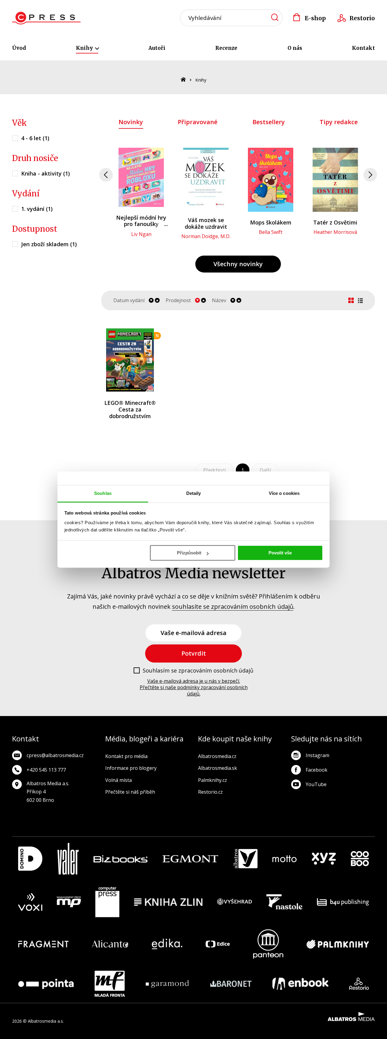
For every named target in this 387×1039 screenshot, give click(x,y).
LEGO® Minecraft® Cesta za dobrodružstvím (130, 409)
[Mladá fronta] (110, 984)
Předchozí (214, 470)
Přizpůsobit (189, 552)
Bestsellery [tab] (268, 122)
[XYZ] (324, 859)
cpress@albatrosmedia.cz (55, 755)
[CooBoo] (360, 859)
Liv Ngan (141, 234)
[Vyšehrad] (234, 902)
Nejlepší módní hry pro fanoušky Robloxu (141, 224)
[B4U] (343, 902)
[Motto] (284, 859)
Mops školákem (270, 222)
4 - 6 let (35, 138)
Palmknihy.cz (212, 780)
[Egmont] (190, 859)
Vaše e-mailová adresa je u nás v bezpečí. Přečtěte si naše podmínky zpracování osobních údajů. (194, 687)
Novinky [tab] (131, 122)
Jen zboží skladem (49, 244)
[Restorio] (359, 984)
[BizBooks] (120, 859)
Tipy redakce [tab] (339, 122)
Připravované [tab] (197, 122)
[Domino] (30, 859)
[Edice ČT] (218, 944)
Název (219, 300)
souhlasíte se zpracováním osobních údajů (232, 606)
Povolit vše (280, 552)
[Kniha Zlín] (168, 902)
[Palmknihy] (338, 944)
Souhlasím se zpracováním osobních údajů (198, 670)
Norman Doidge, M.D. (205, 236)
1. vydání (37, 208)
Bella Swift (270, 232)
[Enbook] (300, 984)
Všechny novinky (238, 264)
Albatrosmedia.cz (217, 756)
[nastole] (284, 902)
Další (265, 470)
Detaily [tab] (193, 493)
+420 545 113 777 (46, 769)
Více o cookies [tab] (284, 493)
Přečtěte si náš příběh (130, 792)
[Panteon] (268, 944)
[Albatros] (245, 859)
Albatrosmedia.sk (217, 768)
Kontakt (363, 48)
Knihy (85, 48)
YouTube (316, 784)
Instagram (317, 755)
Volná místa (118, 780)
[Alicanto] (110, 944)
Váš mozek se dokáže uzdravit (206, 223)
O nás (295, 48)
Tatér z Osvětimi (335, 222)
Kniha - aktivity (45, 173)
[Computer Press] (107, 902)
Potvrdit (193, 653)
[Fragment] (43, 944)
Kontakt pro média (126, 756)
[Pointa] (46, 984)
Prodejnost (178, 300)
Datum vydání (129, 300)
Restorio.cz (210, 792)
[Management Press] (69, 902)
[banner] (46, 18)
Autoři (156, 48)
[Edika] (167, 944)
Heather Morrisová (335, 232)
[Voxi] (30, 902)
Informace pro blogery (131, 768)
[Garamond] (167, 984)
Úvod (19, 48)
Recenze (226, 48)
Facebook (316, 769)
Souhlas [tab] (103, 493)
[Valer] (68, 859)
